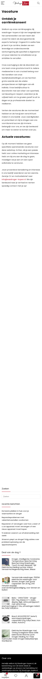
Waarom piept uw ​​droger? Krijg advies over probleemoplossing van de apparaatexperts (20, 542)
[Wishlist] (15, 675)
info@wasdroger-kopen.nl (14, 179)
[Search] (38, 3)
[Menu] (3, 3)
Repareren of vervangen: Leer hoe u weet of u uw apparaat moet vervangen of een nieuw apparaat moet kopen (21, 526)
